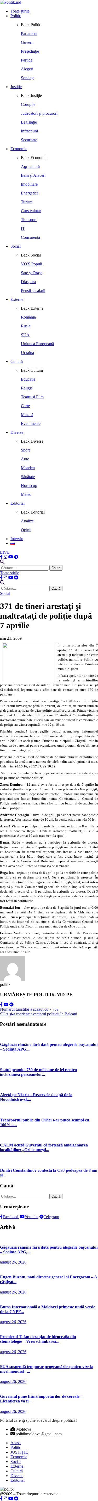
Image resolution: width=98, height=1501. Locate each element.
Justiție (16, 86)
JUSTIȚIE (19, 1452)
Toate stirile (9, 573)
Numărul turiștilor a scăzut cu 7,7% (29, 1009)
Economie (18, 149)
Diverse (16, 432)
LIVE (5, 552)
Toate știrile (20, 11)
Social (15, 246)
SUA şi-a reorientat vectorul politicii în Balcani (38, 1014)
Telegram (51, 1217)
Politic (15, 16)
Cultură (16, 361)
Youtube (31, 1217)
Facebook (11, 1217)
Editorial (17, 503)
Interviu (16, 538)
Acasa (15, 1443)
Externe (16, 299)
